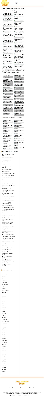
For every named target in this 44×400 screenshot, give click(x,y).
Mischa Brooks (4, 301)
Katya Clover (4, 354)
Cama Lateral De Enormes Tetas (8, 241)
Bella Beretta (4, 371)
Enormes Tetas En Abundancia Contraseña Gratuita (7, 245)
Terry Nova (4, 278)
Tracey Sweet (4, 365)
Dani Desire (4, 294)
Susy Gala (4, 288)
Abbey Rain (4, 359)
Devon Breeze (4, 369)
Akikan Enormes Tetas (6, 217)
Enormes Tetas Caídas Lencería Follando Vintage (7, 232)
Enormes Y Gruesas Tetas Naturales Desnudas (8, 196)
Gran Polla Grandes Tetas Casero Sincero (8, 164)
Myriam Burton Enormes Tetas (7, 247)
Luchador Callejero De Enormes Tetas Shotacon (7, 157)
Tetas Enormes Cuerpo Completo (8, 183)
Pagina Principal (12, 387)
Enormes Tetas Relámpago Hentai (8, 200)
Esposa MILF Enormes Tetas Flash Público (8, 239)
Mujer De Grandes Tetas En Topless (8, 236)
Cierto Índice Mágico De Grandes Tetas (8, 155)
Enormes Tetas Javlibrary (6, 188)
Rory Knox (4, 344)
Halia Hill (3, 332)
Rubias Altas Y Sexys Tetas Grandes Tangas (8, 194)
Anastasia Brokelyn (5, 290)
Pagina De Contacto (21, 387)
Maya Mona (4, 334)
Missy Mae (4, 336)
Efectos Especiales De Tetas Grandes (7, 179)
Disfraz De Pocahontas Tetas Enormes (7, 257)
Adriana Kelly (4, 342)
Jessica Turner (4, 280)
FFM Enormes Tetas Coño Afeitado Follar (8, 212)
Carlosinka (4, 303)
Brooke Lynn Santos (5, 321)
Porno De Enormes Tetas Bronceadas (6, 265)
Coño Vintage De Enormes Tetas (8, 234)
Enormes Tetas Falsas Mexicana (7, 207)
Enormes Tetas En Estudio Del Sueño (8, 173)
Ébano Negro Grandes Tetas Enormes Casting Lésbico (7, 259)
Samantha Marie (5, 284)
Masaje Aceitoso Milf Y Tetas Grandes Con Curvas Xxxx (7, 203)
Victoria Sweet (4, 340)
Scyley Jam (4, 286)
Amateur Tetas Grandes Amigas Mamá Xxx (7, 229)
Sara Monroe (4, 307)
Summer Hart (4, 323)
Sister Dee (4, 346)
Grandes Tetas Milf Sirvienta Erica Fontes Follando (8, 226)
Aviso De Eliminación (30, 387)
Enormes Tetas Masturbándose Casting (7, 254)
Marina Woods (4, 282)
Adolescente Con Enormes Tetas (8, 181)
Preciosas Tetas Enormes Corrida (8, 175)
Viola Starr (4, 367)
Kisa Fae (3, 325)
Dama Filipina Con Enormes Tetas (8, 251)
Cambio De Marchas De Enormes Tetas (8, 220)
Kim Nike (3, 311)
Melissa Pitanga (5, 319)
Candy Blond (4, 317)
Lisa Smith (4, 276)
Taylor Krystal (4, 338)
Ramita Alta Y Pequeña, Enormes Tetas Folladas (8, 191)
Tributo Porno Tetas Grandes (7, 205)
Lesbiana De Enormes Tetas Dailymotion (7, 167)
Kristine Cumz (4, 352)
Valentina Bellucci (5, 292)
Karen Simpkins (4, 274)
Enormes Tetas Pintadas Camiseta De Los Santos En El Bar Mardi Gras (8, 215)
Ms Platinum (4, 296)
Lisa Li (3, 348)
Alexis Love (4, 361)
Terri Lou (3, 305)
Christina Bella (4, 330)
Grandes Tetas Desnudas (6, 249)
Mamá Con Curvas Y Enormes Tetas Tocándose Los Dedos (8, 262)
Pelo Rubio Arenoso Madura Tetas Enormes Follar (8, 210)
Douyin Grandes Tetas (6, 171)
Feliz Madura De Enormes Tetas (7, 169)
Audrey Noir (4, 363)
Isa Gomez (4, 350)
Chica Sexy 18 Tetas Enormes (7, 177)
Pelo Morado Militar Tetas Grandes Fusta (8, 186)
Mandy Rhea (4, 315)
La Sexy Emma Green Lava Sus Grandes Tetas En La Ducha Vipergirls (7, 223)
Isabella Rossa (4, 309)
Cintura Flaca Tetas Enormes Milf (8, 198)
